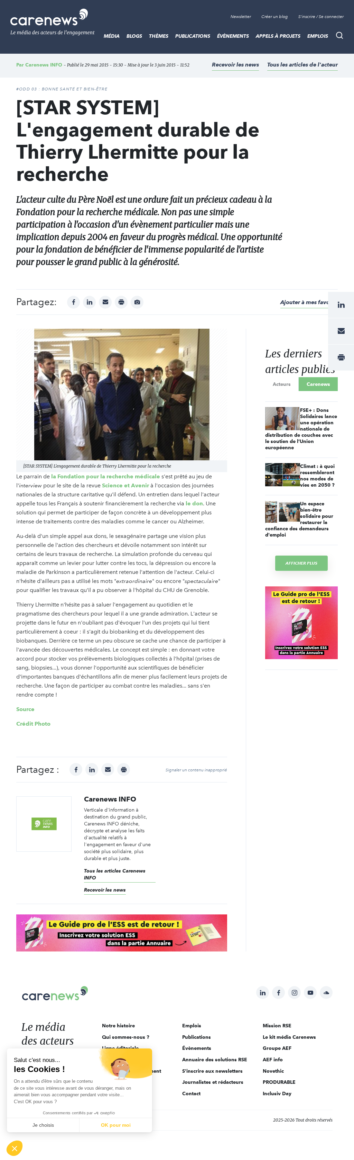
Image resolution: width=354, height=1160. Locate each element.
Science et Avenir (125, 485)
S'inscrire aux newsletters (212, 1071)
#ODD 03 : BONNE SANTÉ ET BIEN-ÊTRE (62, 89)
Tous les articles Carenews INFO (115, 874)
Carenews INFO (43, 65)
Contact (191, 1093)
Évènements (233, 36)
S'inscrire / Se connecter (321, 16)
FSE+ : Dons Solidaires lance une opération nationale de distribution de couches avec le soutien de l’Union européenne (301, 428)
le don (194, 503)
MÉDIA (112, 36)
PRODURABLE (279, 1082)
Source (25, 709)
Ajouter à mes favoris (308, 302)
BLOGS (134, 36)
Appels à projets (278, 36)
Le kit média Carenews (289, 1037)
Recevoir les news (235, 64)
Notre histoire (118, 1025)
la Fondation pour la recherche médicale (105, 476)
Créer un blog (274, 16)
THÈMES (158, 36)
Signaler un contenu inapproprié (196, 770)
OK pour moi (116, 1125)
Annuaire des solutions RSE (214, 1059)
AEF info (273, 1059)
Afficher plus (301, 563)
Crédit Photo (33, 723)
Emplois (317, 36)
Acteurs (282, 384)
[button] (14, 1148)
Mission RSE (277, 1025)
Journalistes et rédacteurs (212, 1082)
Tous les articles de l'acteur (302, 64)
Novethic (273, 1071)
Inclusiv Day (277, 1093)
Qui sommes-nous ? (125, 1037)
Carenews (318, 384)
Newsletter (241, 16)
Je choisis (43, 1125)
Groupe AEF (277, 1048)
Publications (192, 36)
